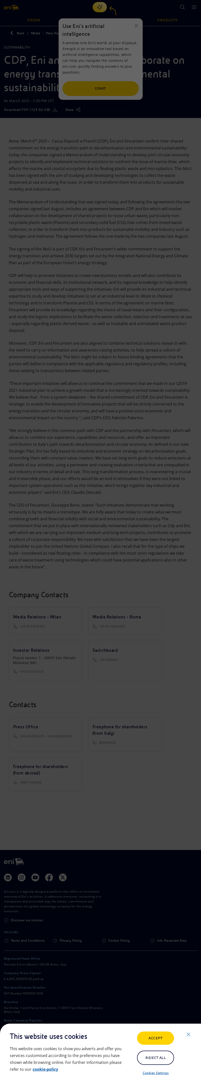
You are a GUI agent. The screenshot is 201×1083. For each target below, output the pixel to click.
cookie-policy (45, 1069)
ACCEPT (156, 1038)
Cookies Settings (156, 1073)
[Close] (188, 1034)
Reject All (155, 1058)
